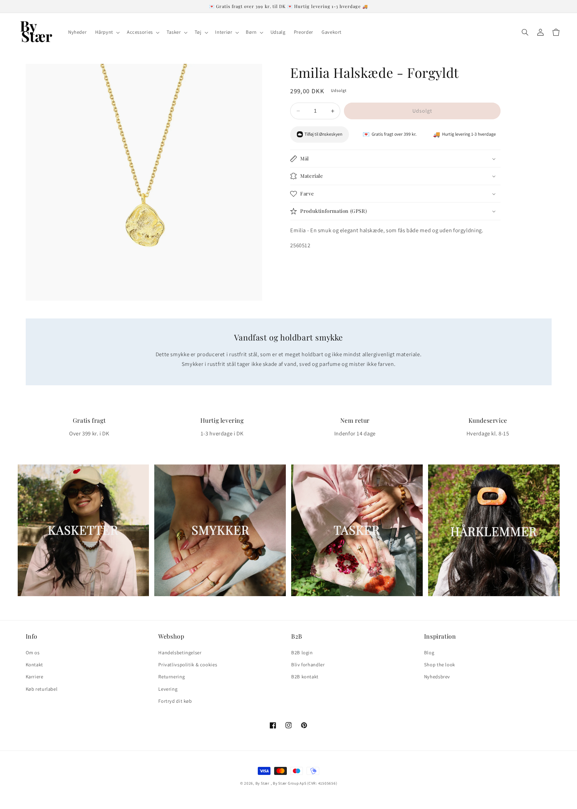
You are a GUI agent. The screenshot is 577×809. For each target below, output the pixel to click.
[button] (107, 32)
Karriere (34, 676)
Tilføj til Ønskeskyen (323, 134)
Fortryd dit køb (175, 701)
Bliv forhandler (308, 664)
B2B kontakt (305, 676)
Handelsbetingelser (179, 652)
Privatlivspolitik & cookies (187, 664)
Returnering (171, 676)
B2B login (302, 652)
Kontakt (34, 664)
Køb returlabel (42, 689)
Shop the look (439, 664)
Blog (429, 652)
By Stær (262, 783)
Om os (33, 652)
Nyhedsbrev (437, 676)
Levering (167, 689)
